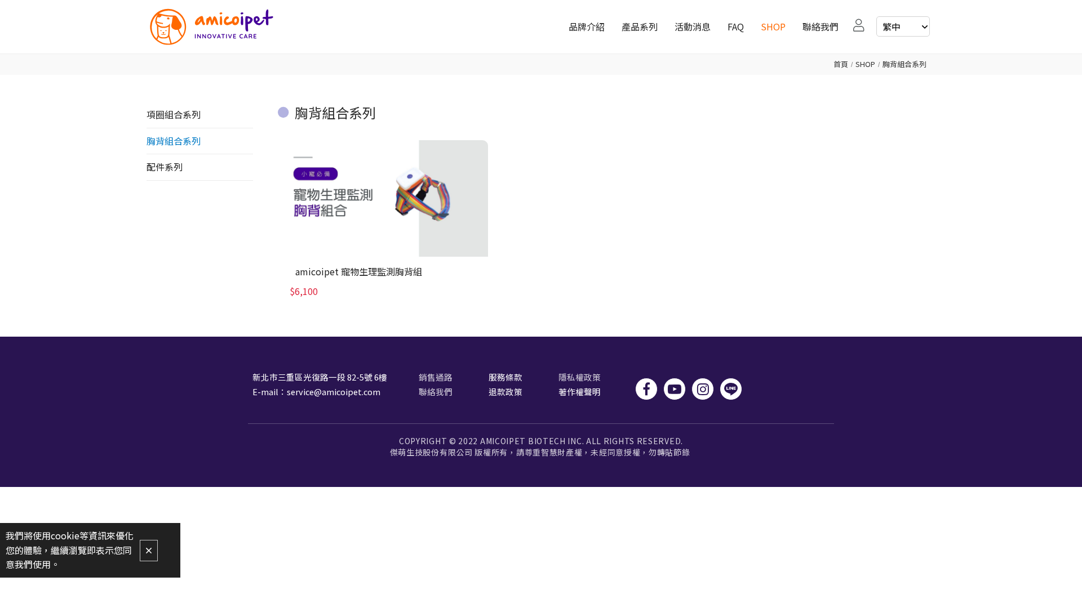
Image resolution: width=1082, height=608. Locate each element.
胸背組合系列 (904, 64)
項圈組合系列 (174, 114)
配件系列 (165, 166)
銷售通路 (436, 377)
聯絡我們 (436, 391)
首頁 (840, 64)
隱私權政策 (579, 377)
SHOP (865, 64)
